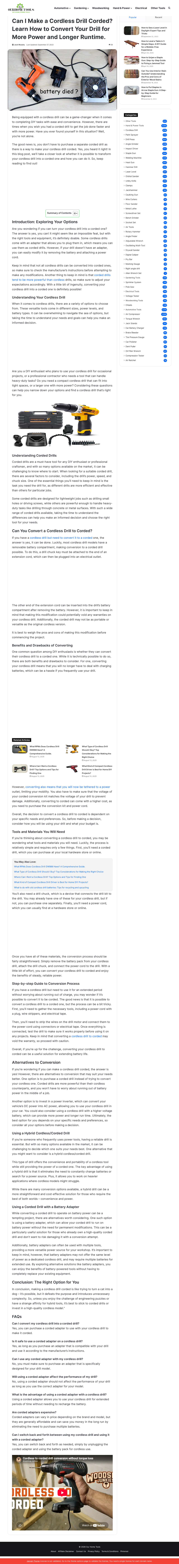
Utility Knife (131, 181)
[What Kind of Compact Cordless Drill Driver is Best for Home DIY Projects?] (72, 768)
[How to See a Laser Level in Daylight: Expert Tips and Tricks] (131, 30)
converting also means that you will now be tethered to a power (67, 787)
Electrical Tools (132, 291)
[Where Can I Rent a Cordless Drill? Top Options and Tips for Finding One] (20, 768)
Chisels (129, 305)
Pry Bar (129, 259)
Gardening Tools (133, 278)
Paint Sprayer (132, 135)
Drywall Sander (133, 250)
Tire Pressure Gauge (135, 337)
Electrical (141, 8)
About (53, 1551)
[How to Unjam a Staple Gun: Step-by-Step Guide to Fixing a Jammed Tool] (131, 60)
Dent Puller (131, 346)
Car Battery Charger (135, 328)
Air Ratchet (131, 360)
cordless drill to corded (86, 1036)
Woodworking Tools (134, 300)
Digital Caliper (132, 254)
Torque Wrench (133, 319)
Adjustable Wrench (134, 241)
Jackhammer (131, 190)
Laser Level (131, 171)
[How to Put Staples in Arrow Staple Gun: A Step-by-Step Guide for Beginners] (131, 90)
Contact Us (81, 1551)
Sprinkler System (133, 282)
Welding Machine (133, 158)
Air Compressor (133, 314)
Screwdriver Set (133, 213)
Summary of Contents (59, 213)
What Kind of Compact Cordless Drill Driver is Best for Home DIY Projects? (97, 769)
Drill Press (130, 139)
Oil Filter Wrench (133, 351)
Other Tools (158, 8)
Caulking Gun (132, 195)
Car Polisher (131, 342)
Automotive (61, 8)
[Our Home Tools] (21, 8)
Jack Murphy (19, 45)
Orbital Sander (132, 176)
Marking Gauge (133, 264)
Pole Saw (130, 287)
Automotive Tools (133, 309)
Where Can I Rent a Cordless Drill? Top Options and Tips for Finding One (44, 769)
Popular (133, 17)
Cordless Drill (132, 130)
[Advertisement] (62, 188)
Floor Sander (131, 204)
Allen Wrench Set (133, 273)
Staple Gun (131, 153)
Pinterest (124, 1551)
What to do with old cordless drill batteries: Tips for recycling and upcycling (51, 887)
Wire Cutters (131, 199)
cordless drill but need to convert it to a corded (61, 537)
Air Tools (130, 227)
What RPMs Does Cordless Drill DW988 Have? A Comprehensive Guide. (44, 750)
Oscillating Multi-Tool (135, 245)
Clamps (129, 185)
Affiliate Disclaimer (66, 1551)
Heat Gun (130, 162)
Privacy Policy (94, 1551)
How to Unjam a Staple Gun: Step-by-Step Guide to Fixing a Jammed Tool (153, 60)
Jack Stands (131, 323)
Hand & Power (121, 8)
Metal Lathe (131, 208)
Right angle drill (133, 268)
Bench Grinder (132, 218)
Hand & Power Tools (135, 125)
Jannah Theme (33, 1561)
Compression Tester (135, 355)
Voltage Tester (132, 296)
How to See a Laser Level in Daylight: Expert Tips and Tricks (154, 30)
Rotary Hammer (133, 231)
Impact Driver (132, 148)
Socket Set (131, 222)
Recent (158, 17)
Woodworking (100, 8)
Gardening (80, 8)
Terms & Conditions (110, 1551)
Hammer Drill (131, 167)
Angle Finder (131, 236)
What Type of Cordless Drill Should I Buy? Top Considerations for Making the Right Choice (58, 871)
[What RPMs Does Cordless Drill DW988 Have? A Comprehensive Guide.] (20, 749)
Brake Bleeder (132, 332)
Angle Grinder (132, 144)
